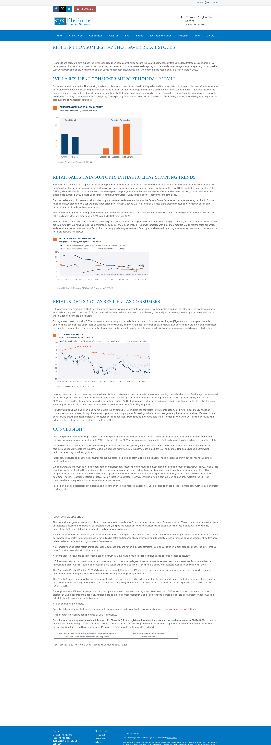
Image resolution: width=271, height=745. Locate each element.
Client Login (87, 8)
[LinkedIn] (69, 9)
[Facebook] (56, 9)
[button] (59, 35)
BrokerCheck (172, 738)
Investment (100, 738)
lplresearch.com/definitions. (182, 609)
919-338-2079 (65, 734)
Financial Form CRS (133, 733)
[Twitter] (62, 9)
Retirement (100, 734)
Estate (98, 741)
